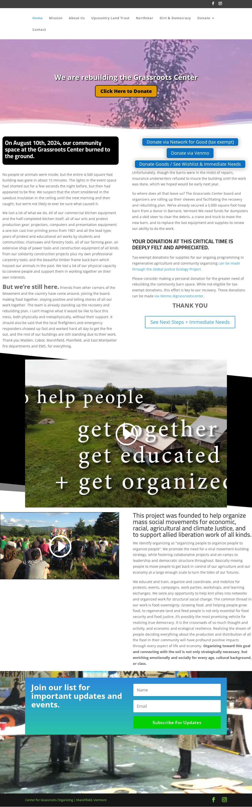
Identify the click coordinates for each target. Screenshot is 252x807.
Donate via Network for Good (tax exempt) (190, 142)
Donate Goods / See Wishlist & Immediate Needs (190, 164)
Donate (203, 18)
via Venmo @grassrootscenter (179, 296)
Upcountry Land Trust (110, 18)
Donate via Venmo (190, 153)
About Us (77, 18)
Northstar (144, 18)
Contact (39, 30)
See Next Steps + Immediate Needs (190, 322)
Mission (56, 18)
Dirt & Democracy (175, 18)
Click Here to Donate (126, 91)
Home (37, 18)
